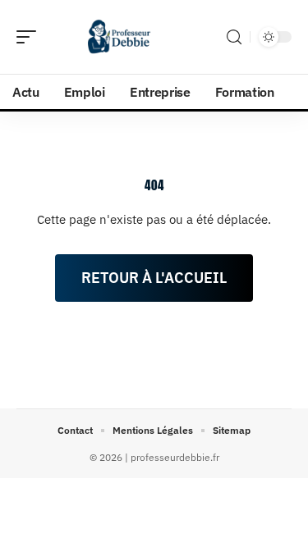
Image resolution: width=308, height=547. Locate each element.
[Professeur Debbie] (118, 37)
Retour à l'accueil (154, 277)
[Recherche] (234, 37)
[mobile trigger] (30, 37)
